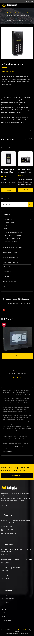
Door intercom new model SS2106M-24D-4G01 (16, 560)
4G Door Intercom (9, 222)
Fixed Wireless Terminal (10, 262)
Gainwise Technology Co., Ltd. (19, 630)
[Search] (30, 204)
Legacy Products (8, 286)
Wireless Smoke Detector (11, 257)
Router (16, 448)
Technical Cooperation (10, 281)
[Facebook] (2, 506)
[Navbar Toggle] (31, 5)
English (30, 1)
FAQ (5, 609)
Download (10, 310)
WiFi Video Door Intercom (11, 229)
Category (9, 20)
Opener (10, 448)
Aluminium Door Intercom (11, 241)
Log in (5, 616)
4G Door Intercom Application (12, 247)
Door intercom (21, 448)
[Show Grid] (29, 139)
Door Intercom (17, 20)
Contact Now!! (17, 475)
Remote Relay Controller (10, 252)
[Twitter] (4, 506)
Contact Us (9, 451)
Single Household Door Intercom (13, 235)
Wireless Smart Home (9, 267)
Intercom (27, 446)
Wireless (22, 446)
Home (3, 20)
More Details (17, 377)
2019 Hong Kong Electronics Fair (11, 568)
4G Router (6, 276)
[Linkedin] (6, 506)
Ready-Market (24, 633)
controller (5, 448)
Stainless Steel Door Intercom (12, 238)
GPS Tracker (7, 271)
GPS (13, 448)
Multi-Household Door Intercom (13, 232)
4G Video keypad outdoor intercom (25, 170)
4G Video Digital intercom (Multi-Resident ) (7, 172)
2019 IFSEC (4, 576)
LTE (19, 446)
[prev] (2, 130)
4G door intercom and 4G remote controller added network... (16, 550)
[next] (30, 130)
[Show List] (31, 139)
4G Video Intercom (27, 20)
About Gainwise (9, 598)
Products (6, 602)
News (5, 606)
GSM (16, 446)
